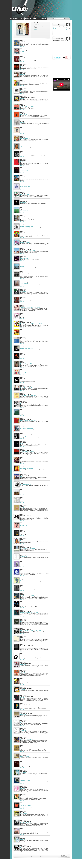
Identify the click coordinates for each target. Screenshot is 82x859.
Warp (65, 27)
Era (21, 621)
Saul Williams (23, 772)
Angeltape (22, 122)
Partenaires (38, 856)
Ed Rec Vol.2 (23, 681)
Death (21, 356)
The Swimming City (24, 499)
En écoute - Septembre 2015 (26, 363)
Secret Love (22, 51)
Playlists (57, 26)
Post (21, 796)
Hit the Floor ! (23, 697)
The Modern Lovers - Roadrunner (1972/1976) (29, 604)
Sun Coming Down (24, 372)
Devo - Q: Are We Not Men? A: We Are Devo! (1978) (31, 323)
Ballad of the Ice (23, 492)
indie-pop (62, 27)
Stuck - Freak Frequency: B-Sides (27, 106)
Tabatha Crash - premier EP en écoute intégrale (30, 307)
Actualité (54, 26)
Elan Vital (22, 706)
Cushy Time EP (23, 839)
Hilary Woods (61, 28)
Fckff (21, 299)
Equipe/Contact (32, 856)
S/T (21, 332)
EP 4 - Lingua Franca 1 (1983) (26, 428)
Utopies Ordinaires (24, 258)
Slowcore (57, 28)
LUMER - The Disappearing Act (26, 226)
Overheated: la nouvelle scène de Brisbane (29, 588)
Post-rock (58, 27)
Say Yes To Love (23, 556)
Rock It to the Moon (24, 756)
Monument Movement (25, 130)
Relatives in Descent (24, 316)
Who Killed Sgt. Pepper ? (25, 656)
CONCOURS (43, 18)
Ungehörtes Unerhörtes (25, 780)
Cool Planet (22, 476)
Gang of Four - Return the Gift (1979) (28, 420)
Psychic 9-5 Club (23, 525)
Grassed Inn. (23, 564)
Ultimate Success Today (25, 242)
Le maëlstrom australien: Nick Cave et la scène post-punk (32, 595)
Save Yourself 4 (23, 813)
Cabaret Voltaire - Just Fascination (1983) (29, 612)
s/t (20, 580)
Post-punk (65, 26)
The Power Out (23, 748)
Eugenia (22, 266)
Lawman (22, 571)
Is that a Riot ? (23, 714)
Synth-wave (55, 29)
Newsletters (52, 856)
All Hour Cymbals (24, 672)
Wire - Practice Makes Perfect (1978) (27, 548)
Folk (67, 29)
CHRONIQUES (16, 18)
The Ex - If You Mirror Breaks (26, 82)
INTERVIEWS (28, 18)
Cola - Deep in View (24, 194)
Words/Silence (23, 161)
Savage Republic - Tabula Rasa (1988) (28, 395)
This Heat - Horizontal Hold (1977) (27, 451)
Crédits (47, 856)
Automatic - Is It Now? (25, 58)
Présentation (43, 856)
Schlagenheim (23, 291)
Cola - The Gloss (23, 114)
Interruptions (23, 722)
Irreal (21, 443)
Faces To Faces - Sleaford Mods (27, 387)
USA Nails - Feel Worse (25, 138)
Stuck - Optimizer (24, 42)
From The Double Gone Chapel (26, 822)
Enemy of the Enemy (24, 847)
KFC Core (22, 788)
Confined (22, 98)
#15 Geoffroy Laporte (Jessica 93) (27, 436)
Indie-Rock (61, 26)
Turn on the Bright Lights (25, 805)
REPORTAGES (36, 18)
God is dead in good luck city (26, 739)
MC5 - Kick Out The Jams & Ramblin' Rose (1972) (30, 630)
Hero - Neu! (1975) (24, 379)
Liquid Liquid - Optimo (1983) (26, 468)
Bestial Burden (23, 459)
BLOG (22, 18)
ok (67, 40)
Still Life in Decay (24, 170)
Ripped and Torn (23, 74)
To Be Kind (22, 507)
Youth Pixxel (23, 730)
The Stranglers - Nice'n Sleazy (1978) (28, 516)
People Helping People (25, 186)
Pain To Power (23, 66)
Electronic (54, 27)
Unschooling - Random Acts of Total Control (29, 217)
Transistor (22, 646)
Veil (21, 146)
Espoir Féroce (23, 202)
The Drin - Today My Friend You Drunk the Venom (30, 177)
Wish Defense (23, 90)
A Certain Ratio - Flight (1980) (26, 348)
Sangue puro (23, 689)
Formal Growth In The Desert (26, 154)
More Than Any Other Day (25, 484)
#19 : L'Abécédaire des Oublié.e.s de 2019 (29, 274)
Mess (21, 540)
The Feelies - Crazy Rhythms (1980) (27, 250)
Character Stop (23, 234)
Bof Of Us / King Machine (25, 412)
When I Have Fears (24, 283)
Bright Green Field (24, 210)
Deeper (21, 403)
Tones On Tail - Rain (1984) (26, 533)
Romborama (23, 664)
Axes (21, 764)
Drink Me (22, 831)
